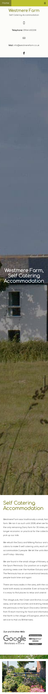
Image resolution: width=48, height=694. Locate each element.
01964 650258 (29, 30)
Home (5, 3)
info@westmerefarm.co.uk (26, 45)
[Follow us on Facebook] (24, 54)
